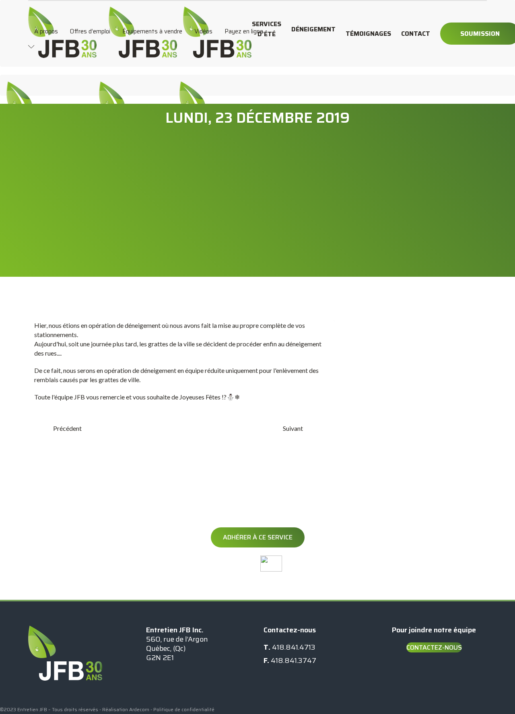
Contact (415, 34)
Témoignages (368, 34)
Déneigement (313, 29)
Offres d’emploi (90, 31)
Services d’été (266, 29)
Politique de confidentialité (183, 709)
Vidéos (203, 31)
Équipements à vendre (152, 31)
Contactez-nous (434, 647)
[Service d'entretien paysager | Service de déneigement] (62, 10)
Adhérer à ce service (258, 537)
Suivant (293, 428)
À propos (46, 31)
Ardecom (139, 709)
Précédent (67, 428)
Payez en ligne (244, 31)
